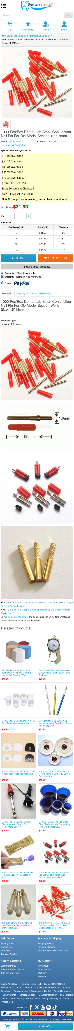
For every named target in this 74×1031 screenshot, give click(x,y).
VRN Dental (16, 998)
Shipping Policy (45, 943)
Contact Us (6, 946)
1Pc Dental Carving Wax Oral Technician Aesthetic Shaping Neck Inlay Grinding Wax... (16, 672)
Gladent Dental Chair (36, 998)
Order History (44, 969)
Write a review (19, 144)
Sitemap (42, 976)
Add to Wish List (57, 258)
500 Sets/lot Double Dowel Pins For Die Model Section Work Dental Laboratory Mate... (54, 875)
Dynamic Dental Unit (31, 983)
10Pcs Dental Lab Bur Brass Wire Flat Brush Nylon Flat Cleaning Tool (18, 875)
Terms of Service (9, 954)
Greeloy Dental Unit (53, 983)
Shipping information (26, 293)
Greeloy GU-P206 (33, 987)
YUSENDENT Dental (11, 987)
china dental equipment (16, 616)
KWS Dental (7, 1001)
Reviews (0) (45, 293)
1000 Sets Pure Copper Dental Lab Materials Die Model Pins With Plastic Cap (17, 925)
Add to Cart (45, 1026)
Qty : (3, 215)
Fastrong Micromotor (59, 998)
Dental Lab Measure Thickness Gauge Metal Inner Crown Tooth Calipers (54, 672)
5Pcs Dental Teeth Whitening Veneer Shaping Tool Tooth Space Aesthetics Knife (55, 723)
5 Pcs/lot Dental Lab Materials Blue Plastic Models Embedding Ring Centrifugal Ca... (54, 824)
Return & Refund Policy (12, 969)
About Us (5, 950)
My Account (43, 965)
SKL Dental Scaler (48, 994)
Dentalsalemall (15, 141)
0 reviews (5, 144)
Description (7, 293)
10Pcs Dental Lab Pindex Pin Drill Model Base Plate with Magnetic (18, 772)
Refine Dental (52, 987)
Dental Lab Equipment (17, 35)
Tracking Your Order (10, 972)
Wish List (42, 972)
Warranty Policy (8, 965)
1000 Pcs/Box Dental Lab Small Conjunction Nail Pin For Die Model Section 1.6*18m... (54, 925)
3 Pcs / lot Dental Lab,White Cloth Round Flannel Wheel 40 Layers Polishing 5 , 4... (55, 773)
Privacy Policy (8, 943)
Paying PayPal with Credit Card (53, 950)
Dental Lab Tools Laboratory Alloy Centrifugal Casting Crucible (18, 722)
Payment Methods (46, 946)
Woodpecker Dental (41, 991)
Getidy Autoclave (9, 983)
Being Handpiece (62, 991)
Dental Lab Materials (40, 35)
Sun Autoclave (21, 991)
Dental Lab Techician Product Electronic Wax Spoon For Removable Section (16, 824)
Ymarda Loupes (27, 994)
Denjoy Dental (10, 994)
